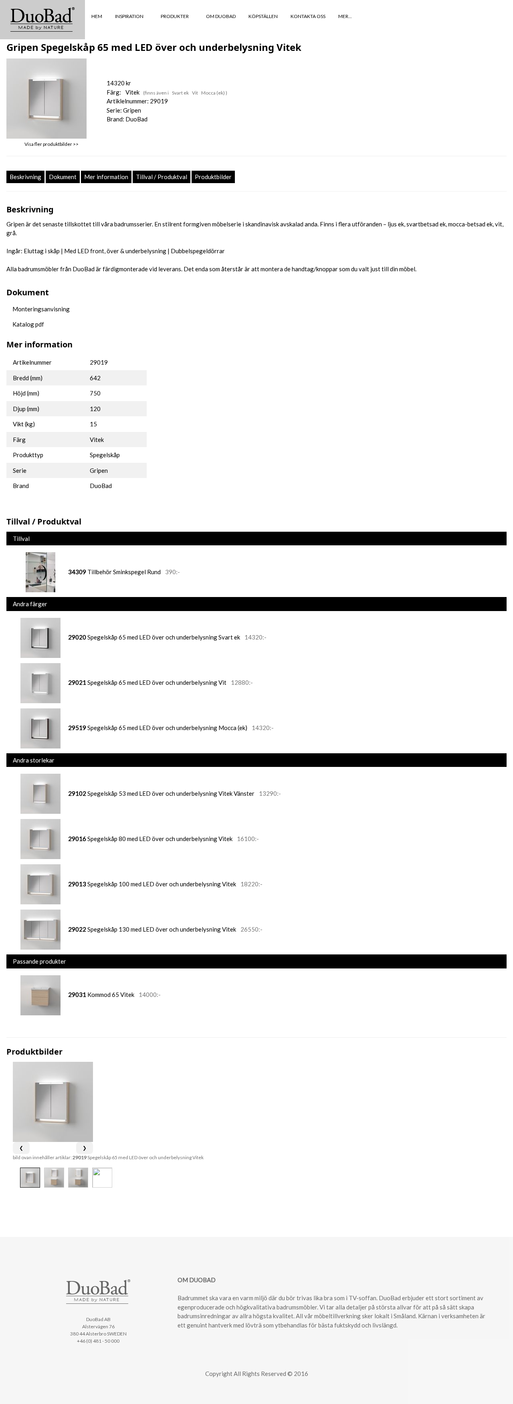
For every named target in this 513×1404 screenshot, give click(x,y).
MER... (345, 16)
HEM (96, 16)
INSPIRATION (129, 16)
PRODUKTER (175, 16)
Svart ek (181, 93)
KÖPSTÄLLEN (263, 16)
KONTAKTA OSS (308, 16)
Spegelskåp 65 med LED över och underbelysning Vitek (138, 1157)
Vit (195, 93)
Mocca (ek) (213, 93)
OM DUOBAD (221, 16)
